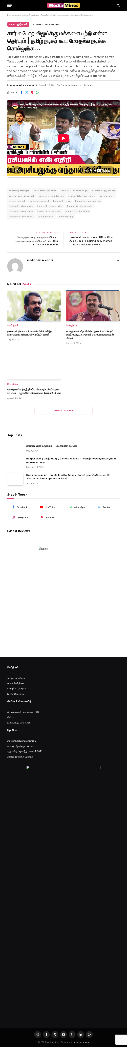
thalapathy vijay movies (49, 206)
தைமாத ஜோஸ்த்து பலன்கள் (20, 746)
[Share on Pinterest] (31, 92)
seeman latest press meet (82, 195)
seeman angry (80, 190)
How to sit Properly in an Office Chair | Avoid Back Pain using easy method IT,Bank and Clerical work (92, 240)
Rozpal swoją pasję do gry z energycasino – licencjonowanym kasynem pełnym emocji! (71, 460)
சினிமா (10, 717)
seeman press (107, 195)
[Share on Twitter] (26, 92)
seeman (65, 190)
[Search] (118, 5)
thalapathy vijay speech (79, 206)
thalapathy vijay (61, 201)
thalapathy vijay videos (21, 216)
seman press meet (39, 201)
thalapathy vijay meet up (87, 201)
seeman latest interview (51, 195)
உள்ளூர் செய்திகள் (16, 677)
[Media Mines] (63, 5)
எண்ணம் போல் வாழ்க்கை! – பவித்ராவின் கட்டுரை (51, 445)
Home (10, 15)
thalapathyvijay (46, 216)
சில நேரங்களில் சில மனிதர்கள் (21, 740)
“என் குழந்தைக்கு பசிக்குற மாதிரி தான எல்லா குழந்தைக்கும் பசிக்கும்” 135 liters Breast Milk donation (36, 240)
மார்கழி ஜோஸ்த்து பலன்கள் (20, 756)
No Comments (69, 84)
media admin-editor (48, 24)
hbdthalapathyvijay (19, 190)
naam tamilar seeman (45, 190)
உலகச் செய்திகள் (15, 683)
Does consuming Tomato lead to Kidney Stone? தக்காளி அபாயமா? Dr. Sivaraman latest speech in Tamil (68, 476)
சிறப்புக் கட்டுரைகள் (16, 688)
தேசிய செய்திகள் (15, 693)
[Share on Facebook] (21, 92)
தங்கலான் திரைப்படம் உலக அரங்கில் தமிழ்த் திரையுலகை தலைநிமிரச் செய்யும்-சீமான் (29, 333)
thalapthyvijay (65, 216)
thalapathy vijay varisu (49, 211)
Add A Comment (63, 410)
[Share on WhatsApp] (37, 92)
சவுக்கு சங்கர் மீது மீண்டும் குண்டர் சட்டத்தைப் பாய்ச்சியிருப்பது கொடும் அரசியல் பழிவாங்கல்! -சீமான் (90, 335)
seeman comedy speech (22, 195)
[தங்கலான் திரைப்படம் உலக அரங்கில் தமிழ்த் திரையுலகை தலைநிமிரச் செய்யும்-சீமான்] (34, 305)
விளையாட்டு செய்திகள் (18, 722)
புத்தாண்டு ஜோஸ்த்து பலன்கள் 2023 (24, 751)
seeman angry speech (103, 190)
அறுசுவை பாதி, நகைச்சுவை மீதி (23, 712)
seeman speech (17, 201)
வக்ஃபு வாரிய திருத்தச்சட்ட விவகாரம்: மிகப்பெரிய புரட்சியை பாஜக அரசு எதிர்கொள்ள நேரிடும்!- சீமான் (34, 391)
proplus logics (81, 1042)
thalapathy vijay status (21, 211)
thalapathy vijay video (77, 211)
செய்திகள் (13, 325)
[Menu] (9, 5)
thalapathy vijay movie (21, 206)
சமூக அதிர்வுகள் (18, 24)
